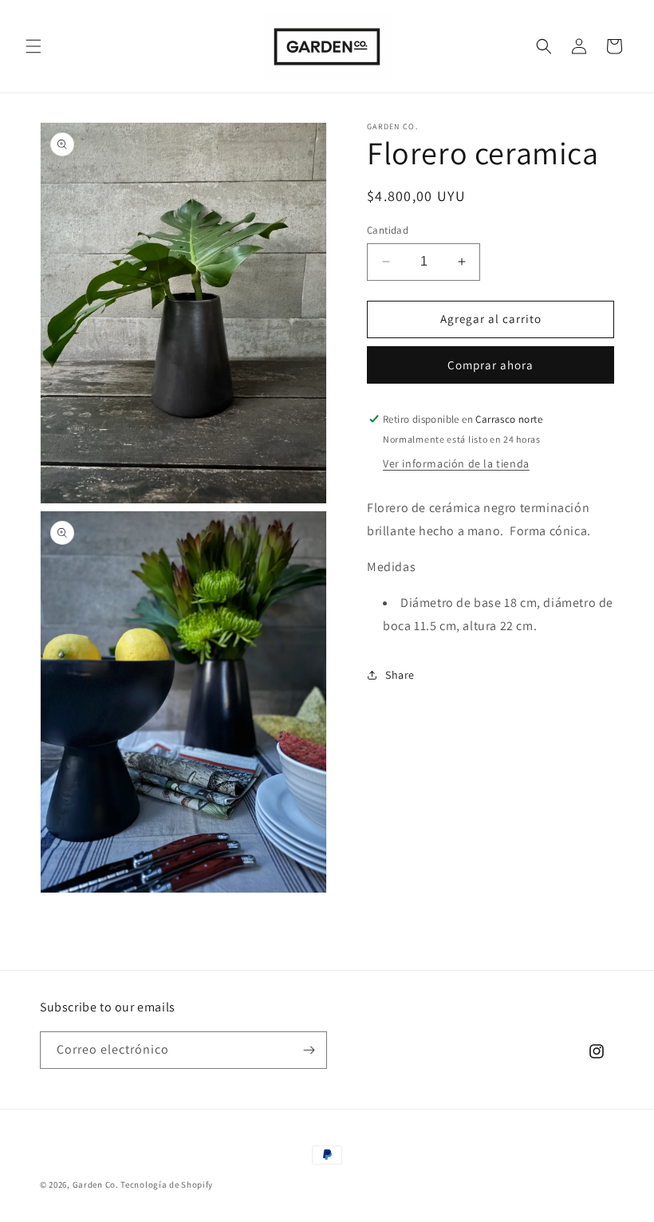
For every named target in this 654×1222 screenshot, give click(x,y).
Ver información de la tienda (456, 463)
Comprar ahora (490, 365)
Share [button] (400, 675)
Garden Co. (96, 1184)
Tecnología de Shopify (166, 1184)
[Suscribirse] (308, 1050)
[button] (33, 46)
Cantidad (387, 230)
